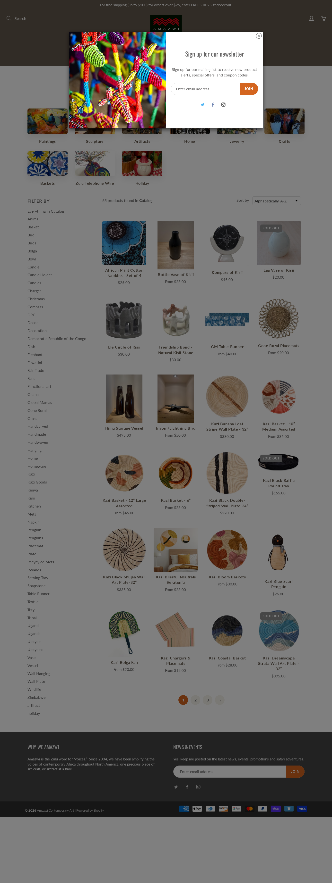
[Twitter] (202, 104)
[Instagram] (223, 104)
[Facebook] (213, 104)
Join (249, 89)
